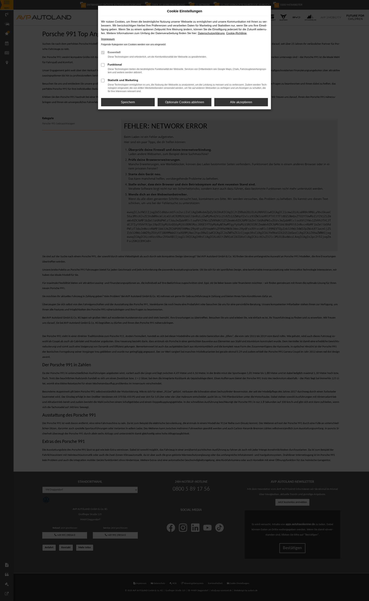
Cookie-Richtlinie (236, 33)
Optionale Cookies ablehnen (184, 102)
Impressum (108, 38)
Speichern (128, 102)
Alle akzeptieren (241, 102)
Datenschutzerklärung (211, 33)
